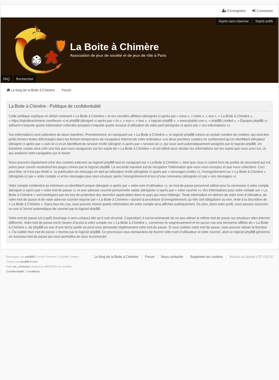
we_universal (21, 266)
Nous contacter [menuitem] (172, 257)
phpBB (29, 256)
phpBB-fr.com (28, 261)
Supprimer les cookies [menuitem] (206, 257)
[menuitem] (15, 271)
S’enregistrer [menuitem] (236, 11)
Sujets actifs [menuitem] (264, 21)
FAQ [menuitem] (6, 79)
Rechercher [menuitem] (25, 79)
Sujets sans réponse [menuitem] (234, 21)
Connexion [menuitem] (265, 11)
